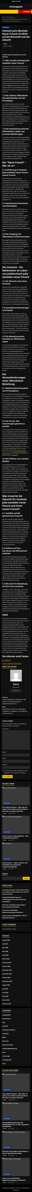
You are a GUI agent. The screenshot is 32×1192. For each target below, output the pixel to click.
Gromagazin (16, 6)
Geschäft (5, 1026)
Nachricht (5, 1041)
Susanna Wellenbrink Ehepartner (12, 663)
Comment (5, 729)
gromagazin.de (6, 660)
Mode (4, 1037)
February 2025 (6, 1004)
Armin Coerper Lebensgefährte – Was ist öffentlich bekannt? (15, 837)
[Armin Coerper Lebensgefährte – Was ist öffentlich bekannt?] (16, 825)
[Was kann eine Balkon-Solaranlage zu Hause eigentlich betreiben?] (16, 1140)
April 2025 (5, 996)
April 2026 (5, 955)
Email (4, 758)
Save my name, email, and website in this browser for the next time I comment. (16, 772)
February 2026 (6, 962)
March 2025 (5, 1000)
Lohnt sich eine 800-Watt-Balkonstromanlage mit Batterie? (14, 1179)
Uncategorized (6, 1060)
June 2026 (5, 947)
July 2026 (5, 944)
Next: (14, 710)
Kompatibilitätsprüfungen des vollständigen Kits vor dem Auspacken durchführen (14, 899)
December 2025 (7, 970)
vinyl (3, 1063)
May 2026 (5, 951)
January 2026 (6, 966)
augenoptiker (6, 1015)
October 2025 (6, 977)
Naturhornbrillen (7, 1045)
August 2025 (6, 985)
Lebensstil (5, 1034)
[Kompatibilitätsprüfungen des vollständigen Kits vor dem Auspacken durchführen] (16, 1111)
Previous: (14, 701)
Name (4, 752)
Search (5, 874)
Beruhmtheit (6, 27)
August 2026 (6, 940)
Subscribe (26, 12)
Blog (3, 1022)
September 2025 (7, 981)
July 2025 (5, 989)
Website (4, 764)
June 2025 (5, 992)
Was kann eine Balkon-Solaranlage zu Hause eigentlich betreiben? (15, 1152)
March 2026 (5, 959)
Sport (4, 1052)
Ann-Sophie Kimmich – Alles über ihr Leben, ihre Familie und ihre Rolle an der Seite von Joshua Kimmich (15, 809)
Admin (5, 44)
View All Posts (16, 691)
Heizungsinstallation (8, 1030)
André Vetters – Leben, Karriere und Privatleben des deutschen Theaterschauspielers (14, 865)
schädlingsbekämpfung (9, 1048)
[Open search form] (16, 11)
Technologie (6, 1056)
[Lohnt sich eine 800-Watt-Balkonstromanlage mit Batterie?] (16, 1167)
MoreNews (25, 1188)
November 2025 (7, 974)
